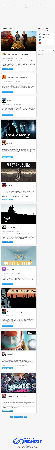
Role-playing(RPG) (35, 4)
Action (4, 4)
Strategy (25, 7)
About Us (18, 447)
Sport (51, 4)
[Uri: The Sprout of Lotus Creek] (1, 73)
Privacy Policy (30, 447)
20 (21, 416)
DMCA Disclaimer (24, 447)
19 (18, 416)
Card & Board (19, 4)
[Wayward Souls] (18, 172)
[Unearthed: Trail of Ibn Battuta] (18, 41)
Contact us (36, 447)
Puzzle (25, 4)
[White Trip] (18, 256)
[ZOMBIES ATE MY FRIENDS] (18, 383)
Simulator (46, 4)
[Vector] (1, 96)
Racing (29, 4)
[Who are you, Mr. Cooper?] (18, 298)
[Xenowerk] (18, 340)
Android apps (40, 54)
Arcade (14, 4)
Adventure (9, 4)
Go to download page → (7, 68)
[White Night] (18, 214)
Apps (30, 7)
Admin (4, 58)
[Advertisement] (27, 18)
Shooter (41, 4)
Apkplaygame (27, 445)
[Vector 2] (18, 129)
